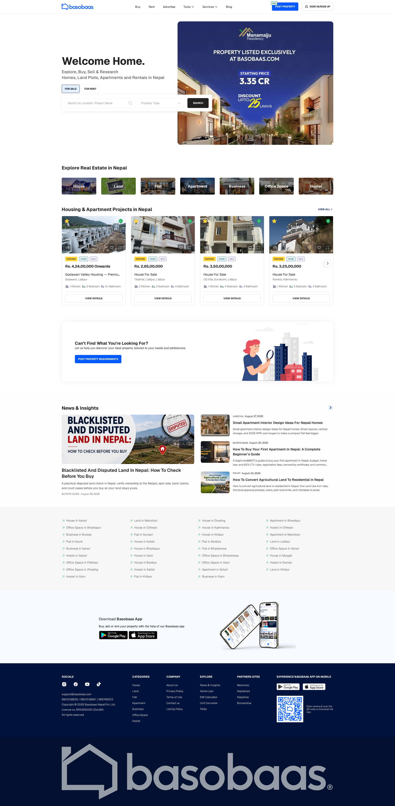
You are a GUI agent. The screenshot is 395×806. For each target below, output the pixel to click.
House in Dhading (213, 520)
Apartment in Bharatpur (285, 520)
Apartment (138, 703)
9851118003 (106, 699)
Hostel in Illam (75, 576)
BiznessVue (244, 703)
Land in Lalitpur (280, 541)
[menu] (183, 6)
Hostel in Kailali (144, 569)
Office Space (140, 715)
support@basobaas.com (76, 694)
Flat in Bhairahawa (214, 548)
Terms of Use (174, 697)
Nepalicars (243, 691)
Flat (134, 697)
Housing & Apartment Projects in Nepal (107, 209)
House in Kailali (144, 541)
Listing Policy (174, 709)
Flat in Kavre (74, 541)
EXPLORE (206, 676)
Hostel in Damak (281, 562)
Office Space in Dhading (82, 569)
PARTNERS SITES (248, 676)
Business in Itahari (78, 548)
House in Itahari (76, 520)
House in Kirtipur (213, 534)
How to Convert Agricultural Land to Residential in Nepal (278, 480)
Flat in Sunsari (143, 534)
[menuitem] (138, 6)
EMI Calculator (208, 697)
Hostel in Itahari (76, 555)
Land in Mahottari (145, 520)
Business (138, 709)
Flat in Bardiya (211, 541)
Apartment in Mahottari (285, 534)
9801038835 (70, 699)
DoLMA (98, 709)
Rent (152, 7)
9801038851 (88, 699)
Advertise (169, 7)
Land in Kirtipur (280, 569)
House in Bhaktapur (147, 548)
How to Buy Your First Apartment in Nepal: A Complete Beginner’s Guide (276, 451)
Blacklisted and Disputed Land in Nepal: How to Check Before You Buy (121, 473)
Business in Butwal (79, 534)
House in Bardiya (145, 562)
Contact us (173, 703)
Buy (138, 7)
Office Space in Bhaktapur (83, 527)
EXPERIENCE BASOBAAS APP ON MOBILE (304, 676)
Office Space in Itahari (284, 548)
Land (135, 691)
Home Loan (207, 691)
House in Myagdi (281, 555)
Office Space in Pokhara (82, 562)
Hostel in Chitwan (281, 527)
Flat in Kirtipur (143, 576)
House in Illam (143, 555)
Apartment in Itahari (215, 569)
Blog (229, 7)
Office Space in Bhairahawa (220, 555)
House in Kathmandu (215, 527)
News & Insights (80, 408)
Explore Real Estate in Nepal (94, 168)
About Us (172, 685)
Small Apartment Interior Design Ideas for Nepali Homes (278, 423)
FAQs (203, 709)
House (136, 685)
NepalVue (243, 697)
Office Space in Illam (216, 562)
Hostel (136, 721)
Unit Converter (209, 703)
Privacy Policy (174, 691)
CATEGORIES (141, 676)
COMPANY (173, 676)
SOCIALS (68, 676)
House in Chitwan (145, 527)
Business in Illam (213, 576)
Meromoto (243, 685)
